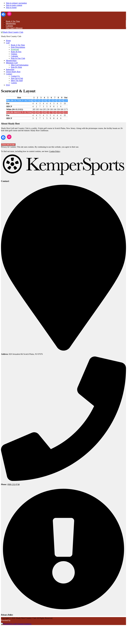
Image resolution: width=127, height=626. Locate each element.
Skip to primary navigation (16, 3)
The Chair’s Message (14, 28)
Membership (11, 23)
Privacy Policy (7, 615)
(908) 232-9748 (13, 484)
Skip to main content (14, 5)
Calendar (9, 26)
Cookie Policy (54, 151)
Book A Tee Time (13, 21)
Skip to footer (11, 7)
